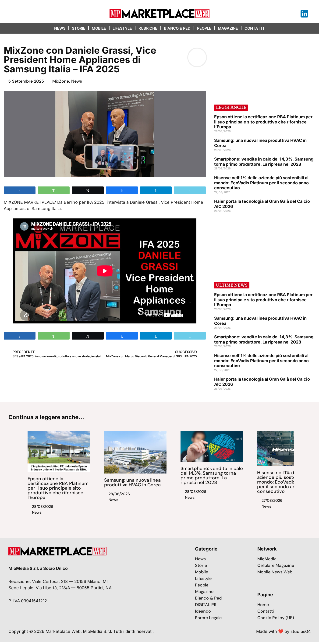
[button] (276, 28)
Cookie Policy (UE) (275, 617)
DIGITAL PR (205, 604)
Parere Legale (208, 617)
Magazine (228, 28)
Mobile (99, 28)
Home (263, 604)
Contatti (254, 28)
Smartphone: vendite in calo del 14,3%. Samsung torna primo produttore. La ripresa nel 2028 (263, 162)
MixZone (60, 81)
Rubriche (147, 28)
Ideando (203, 611)
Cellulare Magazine (275, 565)
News (59, 28)
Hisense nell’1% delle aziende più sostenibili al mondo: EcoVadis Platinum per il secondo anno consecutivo (261, 182)
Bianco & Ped (177, 28)
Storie (78, 28)
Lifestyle (122, 28)
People (204, 28)
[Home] (46, 28)
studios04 (301, 631)
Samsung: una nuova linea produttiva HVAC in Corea (132, 482)
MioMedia (266, 559)
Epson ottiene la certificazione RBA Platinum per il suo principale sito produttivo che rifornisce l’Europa (263, 121)
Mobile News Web (274, 572)
